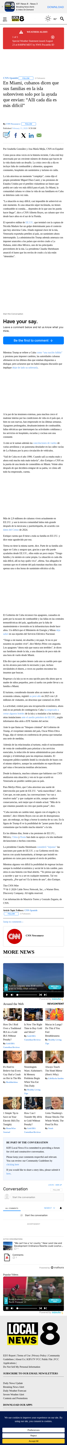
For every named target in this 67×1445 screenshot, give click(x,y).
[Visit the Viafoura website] (57, 1267)
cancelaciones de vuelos (45, 443)
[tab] (12, 1208)
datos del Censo (11, 529)
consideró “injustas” (47, 847)
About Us (20, 1359)
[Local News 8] (22, 19)
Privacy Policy (39, 1355)
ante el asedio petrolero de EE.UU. (39, 717)
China (15, 837)
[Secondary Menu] (7, 18)
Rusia (23, 837)
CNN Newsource (13, 124)
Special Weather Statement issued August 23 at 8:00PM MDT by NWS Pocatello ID (33, 43)
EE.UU (29, 222)
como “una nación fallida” (49, 352)
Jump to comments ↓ (13, 921)
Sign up (58, 1185)
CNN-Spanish (30, 910)
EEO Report (9, 1355)
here (8, 1173)
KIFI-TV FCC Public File (39, 1359)
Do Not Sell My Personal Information (21, 1366)
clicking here (12, 1164)
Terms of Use (23, 1355)
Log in (51, 1185)
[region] (33, 1227)
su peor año (35, 696)
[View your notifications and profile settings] (61, 1208)
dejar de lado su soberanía (25, 367)
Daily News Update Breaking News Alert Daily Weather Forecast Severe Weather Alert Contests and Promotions (15, 1391)
